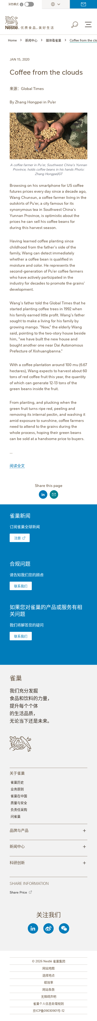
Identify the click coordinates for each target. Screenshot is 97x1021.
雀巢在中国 (19, 796)
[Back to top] (87, 1013)
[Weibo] (48, 928)
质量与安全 (19, 802)
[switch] (29, 4)
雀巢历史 (17, 782)
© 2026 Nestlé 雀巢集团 (48, 961)
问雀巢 (15, 816)
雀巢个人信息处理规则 (48, 1003)
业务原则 (17, 789)
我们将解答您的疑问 (27, 624)
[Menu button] (88, 24)
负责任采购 (19, 809)
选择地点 (48, 975)
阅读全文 (17, 465)
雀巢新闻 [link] (20, 515)
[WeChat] (64, 928)
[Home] (31, 23)
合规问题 (20, 563)
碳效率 (48, 982)
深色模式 (13, 4)
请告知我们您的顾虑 (27, 574)
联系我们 (83, 4)
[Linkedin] (33, 928)
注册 (17, 538)
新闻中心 (48, 845)
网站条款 (48, 989)
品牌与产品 (48, 829)
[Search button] (78, 24)
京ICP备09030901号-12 (49, 1010)
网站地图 (48, 968)
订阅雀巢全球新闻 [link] (25, 526)
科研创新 (48, 862)
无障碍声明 (48, 996)
